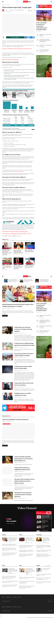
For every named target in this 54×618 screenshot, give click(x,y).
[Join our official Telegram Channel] (44, 6)
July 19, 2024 (16, 254)
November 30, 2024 (40, 548)
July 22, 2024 (5, 255)
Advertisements (8, 597)
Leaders (6, 235)
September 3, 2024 (23, 584)
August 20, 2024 (11, 542)
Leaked (9, 235)
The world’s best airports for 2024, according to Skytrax (29, 280)
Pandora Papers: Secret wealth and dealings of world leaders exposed (14, 231)
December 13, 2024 (9, 309)
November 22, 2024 (45, 557)
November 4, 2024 (31, 552)
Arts (4, 301)
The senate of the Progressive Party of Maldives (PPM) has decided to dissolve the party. (24, 482)
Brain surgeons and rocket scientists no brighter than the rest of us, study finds (13, 280)
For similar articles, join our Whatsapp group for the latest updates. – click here (16, 233)
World (22, 10)
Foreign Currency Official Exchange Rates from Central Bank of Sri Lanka (44, 40)
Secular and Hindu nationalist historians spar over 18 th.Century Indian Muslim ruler (23, 459)
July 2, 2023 (46, 579)
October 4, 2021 (11, 10)
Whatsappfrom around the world (16, 48)
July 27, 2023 (45, 570)
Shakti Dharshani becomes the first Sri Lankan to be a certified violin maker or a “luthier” (30, 571)
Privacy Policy (14, 597)
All (46, 566)
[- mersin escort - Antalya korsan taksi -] (0, 616)
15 (26, 347)
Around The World (7, 4)
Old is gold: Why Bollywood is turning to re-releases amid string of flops (12, 571)
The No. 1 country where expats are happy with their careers (7, 267)
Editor (6, 10)
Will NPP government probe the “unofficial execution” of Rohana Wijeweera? (23, 495)
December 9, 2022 (40, 583)
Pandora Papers (14, 235)
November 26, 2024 (44, 552)
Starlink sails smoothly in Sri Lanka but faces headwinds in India (12, 539)
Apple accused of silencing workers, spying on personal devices (46, 540)
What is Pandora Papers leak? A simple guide (10, 59)
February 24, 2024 (6, 551)
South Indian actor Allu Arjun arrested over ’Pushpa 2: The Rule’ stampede (23, 330)
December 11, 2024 (29, 543)
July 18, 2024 (5, 269)
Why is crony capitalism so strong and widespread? (15, 420)
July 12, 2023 (43, 575)
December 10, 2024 (9, 421)
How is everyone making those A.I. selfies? (43, 582)
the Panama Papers (20, 171)
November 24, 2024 (23, 548)
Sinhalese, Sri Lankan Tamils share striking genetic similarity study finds (44, 281)
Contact (19, 597)
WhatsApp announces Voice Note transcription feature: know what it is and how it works (43, 556)
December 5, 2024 (21, 472)
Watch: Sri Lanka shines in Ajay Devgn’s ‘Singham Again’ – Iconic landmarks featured (9, 578)
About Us (3, 597)
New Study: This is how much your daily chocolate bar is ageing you (29, 540)
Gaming (48, 566)
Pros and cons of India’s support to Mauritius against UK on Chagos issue (18, 251)
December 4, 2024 (46, 543)
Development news (6, 424)
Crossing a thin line (46, 569)
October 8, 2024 (9, 579)
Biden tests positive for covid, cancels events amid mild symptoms (18, 267)
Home (3, 4)
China (15, 248)
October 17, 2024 (27, 579)
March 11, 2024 (13, 586)
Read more (5, 316)
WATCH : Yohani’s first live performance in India (44, 50)
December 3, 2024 (21, 485)
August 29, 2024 (22, 557)
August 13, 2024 (15, 546)
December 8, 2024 (21, 463)
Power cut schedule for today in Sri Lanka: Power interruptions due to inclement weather (41, 26)
